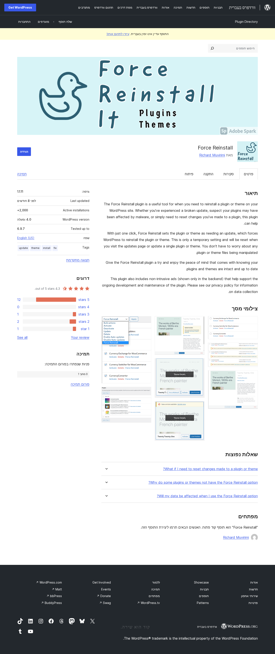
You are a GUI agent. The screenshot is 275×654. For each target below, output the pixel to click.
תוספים (204, 596)
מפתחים (154, 596)
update (23, 248)
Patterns (203, 603)
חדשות (253, 589)
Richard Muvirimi (212, 155)
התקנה (208, 174)
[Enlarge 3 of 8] (252, 376)
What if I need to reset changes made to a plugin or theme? (210, 469)
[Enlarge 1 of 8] (252, 322)
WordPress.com (49, 582)
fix (55, 248)
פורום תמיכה (80, 384)
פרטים (248, 174)
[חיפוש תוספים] (212, 48)
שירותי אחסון (249, 596)
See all (22, 337)
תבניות (204, 589)
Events (106, 589)
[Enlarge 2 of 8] (252, 348)
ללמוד (156, 582)
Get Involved (101, 582)
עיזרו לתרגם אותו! (118, 34)
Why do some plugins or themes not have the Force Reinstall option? (203, 482)
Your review (80, 337)
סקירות (228, 174)
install (46, 248)
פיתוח (189, 174)
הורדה (24, 151)
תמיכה (22, 174)
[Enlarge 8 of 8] (145, 392)
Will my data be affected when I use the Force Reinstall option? (207, 496)
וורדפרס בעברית (207, 626)
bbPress (54, 596)
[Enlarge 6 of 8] (199, 407)
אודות (254, 582)
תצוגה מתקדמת (77, 260)
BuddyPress (51, 603)
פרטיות (253, 603)
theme (35, 248)
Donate (104, 596)
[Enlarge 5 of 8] (199, 364)
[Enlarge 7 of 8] (145, 322)
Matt (57, 589)
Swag (105, 603)
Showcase (201, 582)
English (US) (25, 238)
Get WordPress (20, 7)
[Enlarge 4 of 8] (199, 322)
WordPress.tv (148, 603)
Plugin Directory (246, 21)
